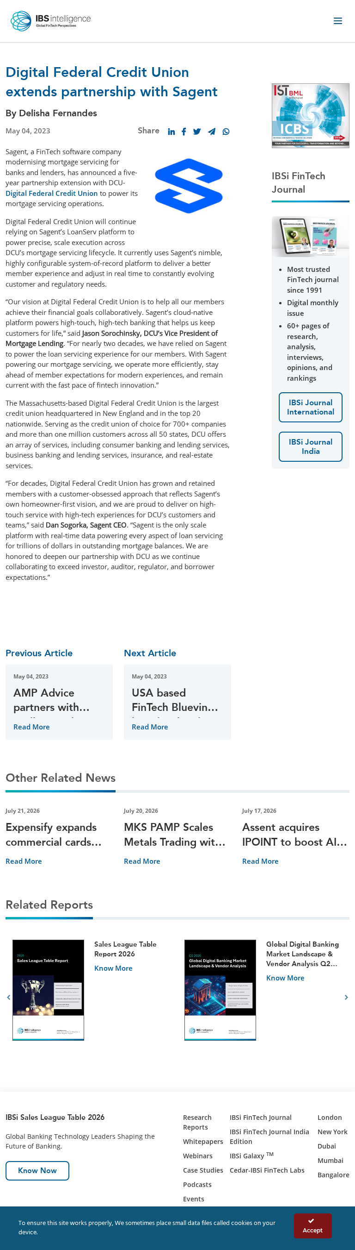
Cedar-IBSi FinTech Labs (267, 1170)
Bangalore (333, 1174)
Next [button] (346, 997)
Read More (31, 726)
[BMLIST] (310, 114)
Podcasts (197, 1184)
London (330, 1117)
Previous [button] (9, 997)
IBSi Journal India (310, 446)
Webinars (198, 1155)
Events (193, 1198)
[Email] (211, 131)
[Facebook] (184, 131)
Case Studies (203, 1170)
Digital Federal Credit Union (52, 193)
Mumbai (330, 1160)
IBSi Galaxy (252, 1155)
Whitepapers (203, 1141)
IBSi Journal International (310, 407)
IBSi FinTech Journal (261, 1117)
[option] (92, 998)
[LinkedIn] (171, 131)
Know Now (37, 1170)
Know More (113, 968)
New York (333, 1131)
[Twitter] (196, 131)
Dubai (327, 1146)
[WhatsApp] (226, 131)
